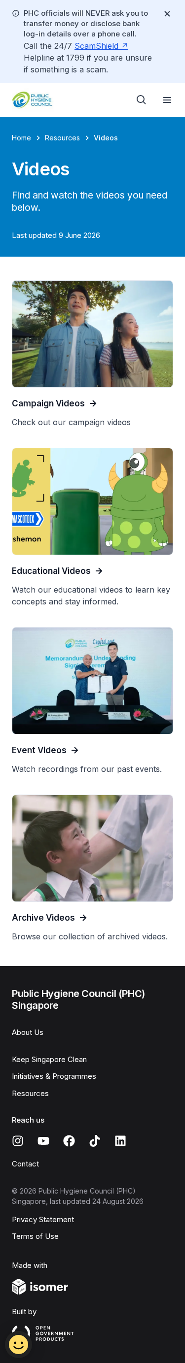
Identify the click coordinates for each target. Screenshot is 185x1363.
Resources (62, 137)
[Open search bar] (141, 100)
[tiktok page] (95, 1141)
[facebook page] (69, 1141)
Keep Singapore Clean (49, 1059)
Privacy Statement (43, 1219)
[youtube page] (43, 1141)
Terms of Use (35, 1236)
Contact (25, 1163)
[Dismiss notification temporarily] (167, 14)
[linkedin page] (120, 1141)
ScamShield (96, 46)
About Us (27, 1032)
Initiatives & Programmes (54, 1076)
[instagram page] (18, 1141)
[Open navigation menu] (167, 100)
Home (21, 137)
